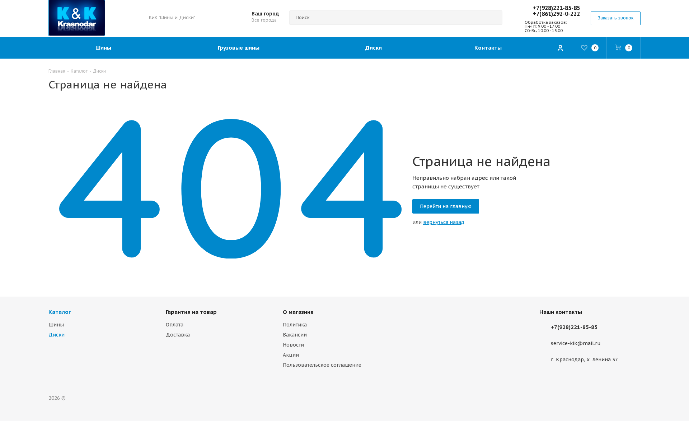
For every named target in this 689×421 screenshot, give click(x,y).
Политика (295, 324)
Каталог (59, 311)
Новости (293, 345)
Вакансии (295, 334)
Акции (291, 355)
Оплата (174, 324)
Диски (56, 334)
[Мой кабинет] (560, 48)
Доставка (178, 334)
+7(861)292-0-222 (556, 13)
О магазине (298, 311)
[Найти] (493, 17)
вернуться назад (443, 222)
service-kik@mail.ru (576, 343)
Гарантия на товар (191, 311)
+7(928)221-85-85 (556, 8)
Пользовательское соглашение (322, 365)
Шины (56, 324)
